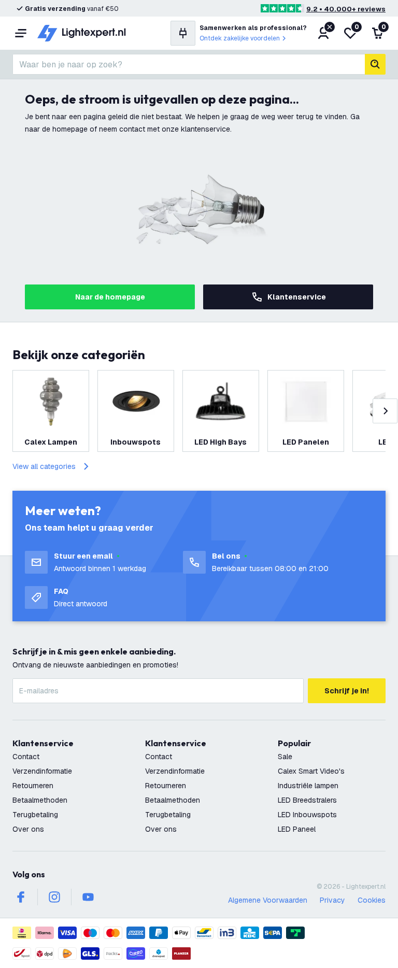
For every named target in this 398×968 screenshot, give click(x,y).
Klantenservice (296, 297)
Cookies (372, 900)
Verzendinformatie (42, 771)
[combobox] (188, 64)
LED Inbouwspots (307, 814)
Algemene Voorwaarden (267, 900)
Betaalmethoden (39, 800)
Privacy (332, 900)
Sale (285, 756)
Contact (25, 756)
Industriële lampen (308, 785)
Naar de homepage (110, 297)
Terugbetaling (35, 814)
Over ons (28, 829)
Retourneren (32, 785)
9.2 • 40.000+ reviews (346, 9)
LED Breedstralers (307, 800)
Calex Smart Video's (311, 771)
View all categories (44, 466)
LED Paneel (297, 829)
